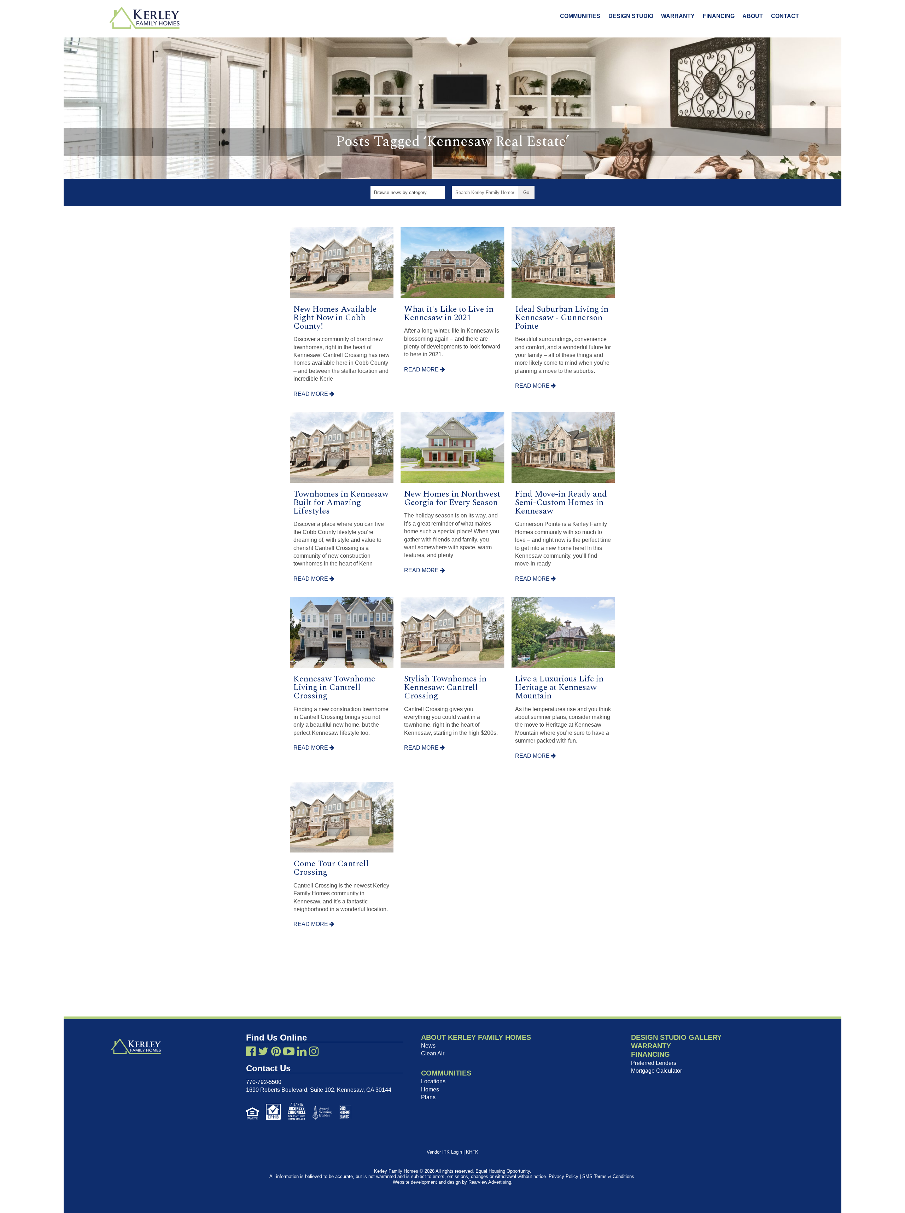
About (752, 16)
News (428, 1046)
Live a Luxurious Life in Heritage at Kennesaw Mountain (559, 687)
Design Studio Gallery (676, 1037)
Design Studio (630, 16)
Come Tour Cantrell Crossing (331, 868)
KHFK (472, 1152)
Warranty (678, 16)
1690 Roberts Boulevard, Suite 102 (290, 1090)
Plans (428, 1097)
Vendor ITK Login (444, 1152)
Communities (580, 16)
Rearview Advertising (489, 1182)
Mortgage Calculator (656, 1071)
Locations (433, 1081)
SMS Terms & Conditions (608, 1176)
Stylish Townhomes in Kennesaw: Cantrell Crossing (445, 687)
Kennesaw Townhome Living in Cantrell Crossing (334, 687)
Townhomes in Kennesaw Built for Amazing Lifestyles (341, 502)
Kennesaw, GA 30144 (364, 1090)
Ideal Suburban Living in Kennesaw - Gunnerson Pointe (561, 318)
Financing (719, 16)
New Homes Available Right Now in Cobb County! (334, 318)
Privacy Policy (563, 1176)
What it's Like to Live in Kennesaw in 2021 (449, 313)
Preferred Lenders (653, 1063)
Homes (430, 1089)
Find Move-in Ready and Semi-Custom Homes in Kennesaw (561, 502)
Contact (785, 16)
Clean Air (432, 1053)
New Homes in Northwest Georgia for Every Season (452, 498)
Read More (311, 394)
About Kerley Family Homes (476, 1037)
